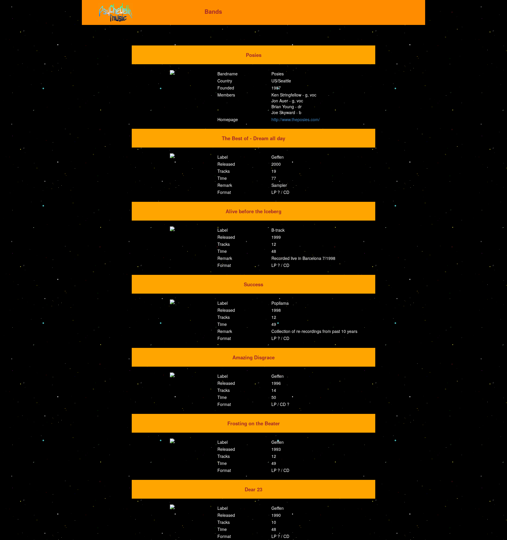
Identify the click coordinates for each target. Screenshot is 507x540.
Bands (213, 11)
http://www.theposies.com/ (295, 119)
